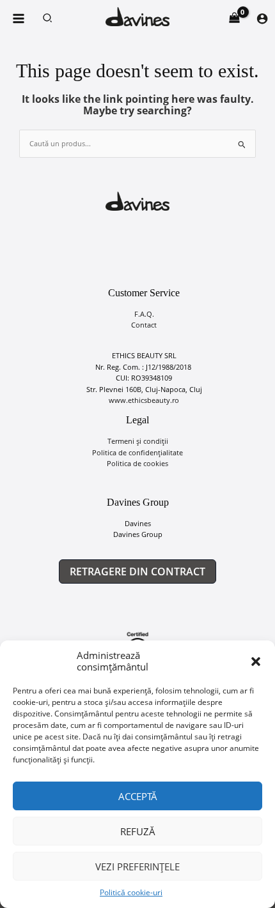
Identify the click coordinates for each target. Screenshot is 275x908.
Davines (138, 523)
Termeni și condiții (137, 441)
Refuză (137, 831)
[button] (255, 661)
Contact (144, 324)
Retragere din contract (137, 571)
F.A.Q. (144, 314)
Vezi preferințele (137, 866)
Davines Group (137, 534)
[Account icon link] (262, 18)
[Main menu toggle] (18, 18)
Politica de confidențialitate (137, 452)
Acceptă (137, 796)
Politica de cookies (137, 463)
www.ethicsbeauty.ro (144, 400)
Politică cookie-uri (131, 892)
